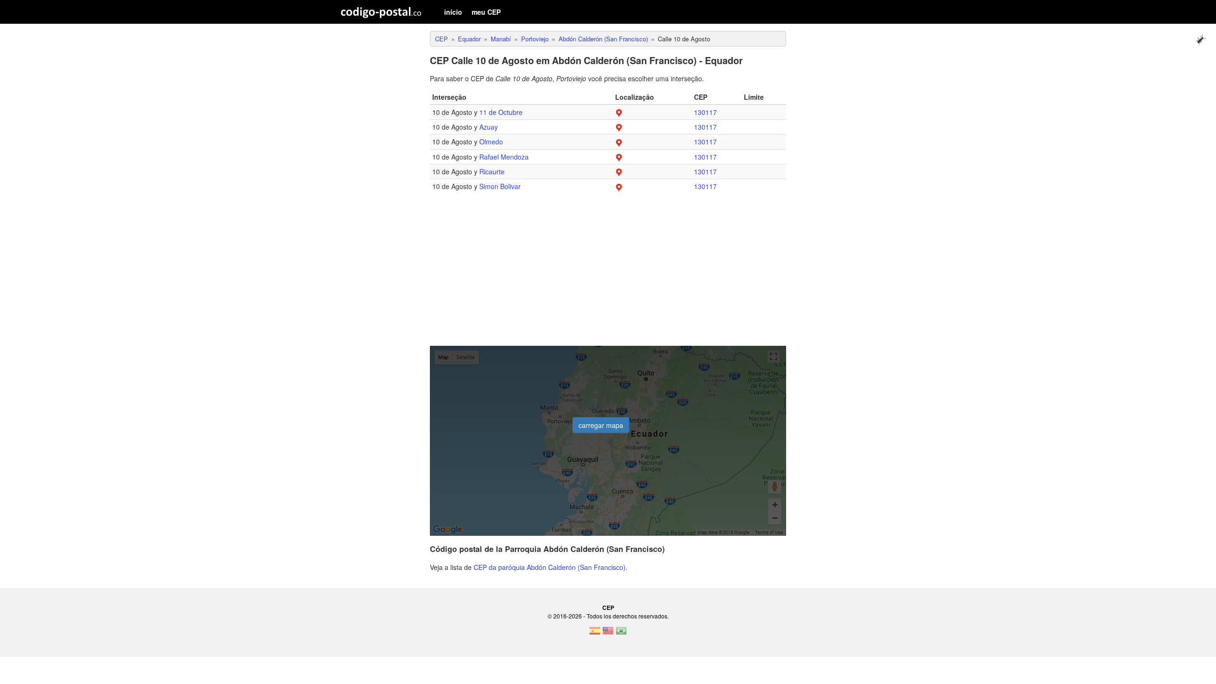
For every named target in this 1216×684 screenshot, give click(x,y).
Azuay (488, 127)
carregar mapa (601, 425)
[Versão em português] (621, 633)
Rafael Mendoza (504, 157)
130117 (705, 112)
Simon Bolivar (500, 186)
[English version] (608, 633)
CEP (608, 607)
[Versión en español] (594, 633)
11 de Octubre (500, 112)
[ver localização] (619, 112)
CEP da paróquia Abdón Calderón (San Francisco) (550, 567)
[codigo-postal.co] (381, 12)
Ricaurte (491, 171)
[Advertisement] (608, 274)
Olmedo (491, 141)
